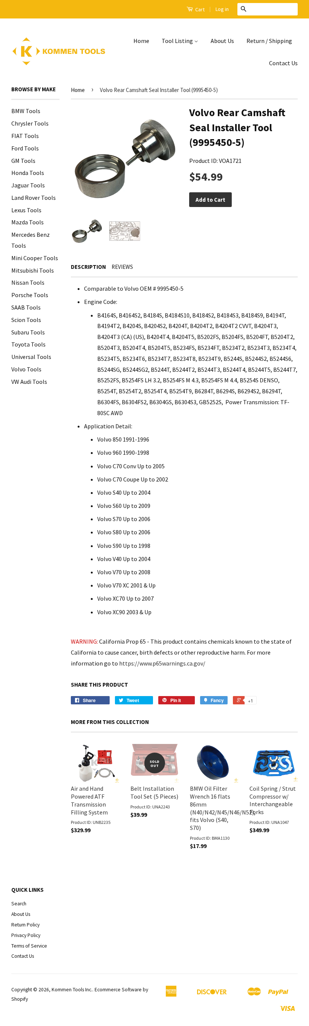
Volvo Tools (26, 369)
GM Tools (23, 160)
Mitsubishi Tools (32, 270)
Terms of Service (29, 946)
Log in (222, 9)
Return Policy (25, 925)
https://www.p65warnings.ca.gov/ (162, 663)
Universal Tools (31, 356)
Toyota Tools (28, 344)
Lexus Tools (26, 210)
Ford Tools (25, 148)
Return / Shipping (269, 40)
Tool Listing (178, 40)
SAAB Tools (26, 307)
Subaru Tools (28, 332)
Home (141, 40)
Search (18, 903)
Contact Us (283, 63)
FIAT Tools (25, 136)
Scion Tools (26, 320)
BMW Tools (25, 111)
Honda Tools (27, 172)
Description (88, 266)
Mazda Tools (27, 222)
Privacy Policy (25, 935)
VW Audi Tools (29, 381)
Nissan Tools (27, 282)
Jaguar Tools (28, 185)
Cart (199, 9)
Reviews (122, 266)
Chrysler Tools (30, 123)
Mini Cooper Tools (34, 258)
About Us (222, 40)
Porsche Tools (29, 295)
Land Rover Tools (33, 197)
